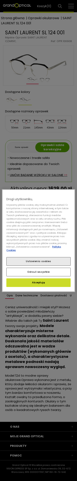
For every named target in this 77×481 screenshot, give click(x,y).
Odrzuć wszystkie (38, 271)
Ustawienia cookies (38, 261)
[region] (38, 240)
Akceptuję (38, 282)
